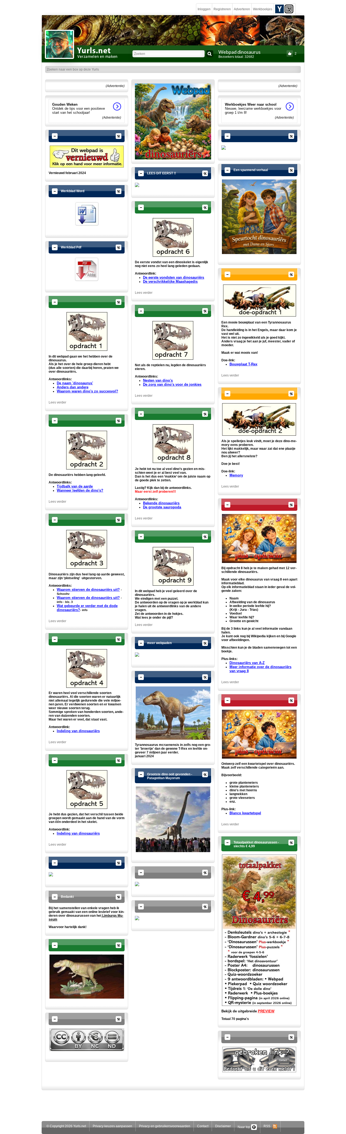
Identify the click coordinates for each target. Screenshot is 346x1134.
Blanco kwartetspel (245, 813)
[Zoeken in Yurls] (209, 53)
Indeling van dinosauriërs (78, 731)
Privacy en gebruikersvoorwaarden (164, 1126)
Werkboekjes (262, 9)
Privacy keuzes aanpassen (112, 1126)
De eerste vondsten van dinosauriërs (173, 277)
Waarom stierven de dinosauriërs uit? (88, 598)
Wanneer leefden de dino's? (80, 490)
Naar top (244, 1127)
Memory (236, 475)
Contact (202, 1126)
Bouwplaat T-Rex (243, 364)
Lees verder (57, 402)
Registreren (222, 9)
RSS (268, 1126)
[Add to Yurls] (279, 9)
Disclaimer (223, 1126)
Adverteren (242, 9)
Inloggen (204, 9)
